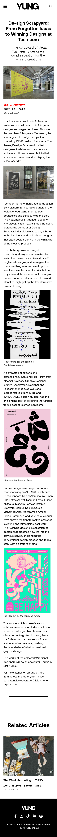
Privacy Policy (43, 824)
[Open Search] (51, 6)
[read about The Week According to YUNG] (28, 756)
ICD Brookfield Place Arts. (31, 141)
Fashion (14, 789)
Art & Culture (14, 105)
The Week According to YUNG (23, 780)
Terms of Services (25, 824)
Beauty (28, 786)
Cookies (11, 824)
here (42, 680)
